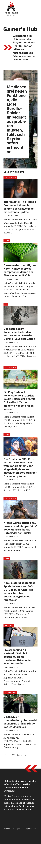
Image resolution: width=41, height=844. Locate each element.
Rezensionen (10, 692)
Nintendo (9, 625)
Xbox (7, 240)
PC (6, 304)
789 (14, 755)
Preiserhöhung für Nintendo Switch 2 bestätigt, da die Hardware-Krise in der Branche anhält (17, 656)
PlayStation (10, 177)
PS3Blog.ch (15, 829)
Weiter (21, 755)
